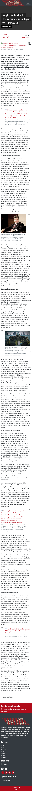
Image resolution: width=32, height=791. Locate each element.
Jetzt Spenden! (6, 780)
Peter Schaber (26, 37)
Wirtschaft (4, 749)
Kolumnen (3, 757)
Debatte (3, 753)
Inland (2, 745)
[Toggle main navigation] (28, 3)
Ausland (3, 747)
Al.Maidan (3, 755)
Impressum (4, 764)
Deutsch (4, 34)
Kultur (2, 751)
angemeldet (9, 709)
